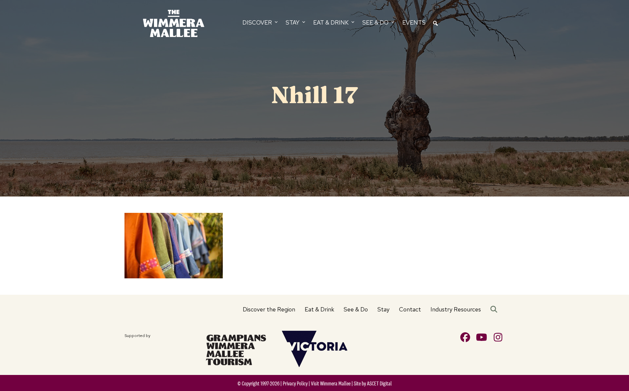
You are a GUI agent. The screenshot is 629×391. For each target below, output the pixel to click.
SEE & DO (376, 22)
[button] (495, 309)
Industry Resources (455, 309)
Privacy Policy (295, 383)
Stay (383, 309)
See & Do (356, 309)
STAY (293, 22)
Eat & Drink (319, 309)
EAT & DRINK (331, 22)
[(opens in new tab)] (236, 348)
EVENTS (414, 22)
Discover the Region (269, 309)
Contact (410, 309)
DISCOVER (257, 22)
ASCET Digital (379, 383)
